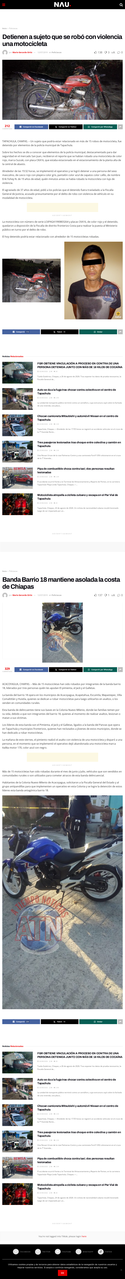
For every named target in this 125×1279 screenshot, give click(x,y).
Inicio (4, 28)
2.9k (57, 398)
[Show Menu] (3, 4)
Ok (62, 1273)
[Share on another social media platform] (120, 126)
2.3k (57, 424)
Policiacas (13, 28)
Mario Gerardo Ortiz (22, 52)
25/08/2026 (43, 424)
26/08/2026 (43, 371)
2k (56, 371)
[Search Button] (121, 4)
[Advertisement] (62, 18)
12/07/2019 (43, 52)
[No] (121, 1269)
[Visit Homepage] (62, 5)
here (83, 1236)
